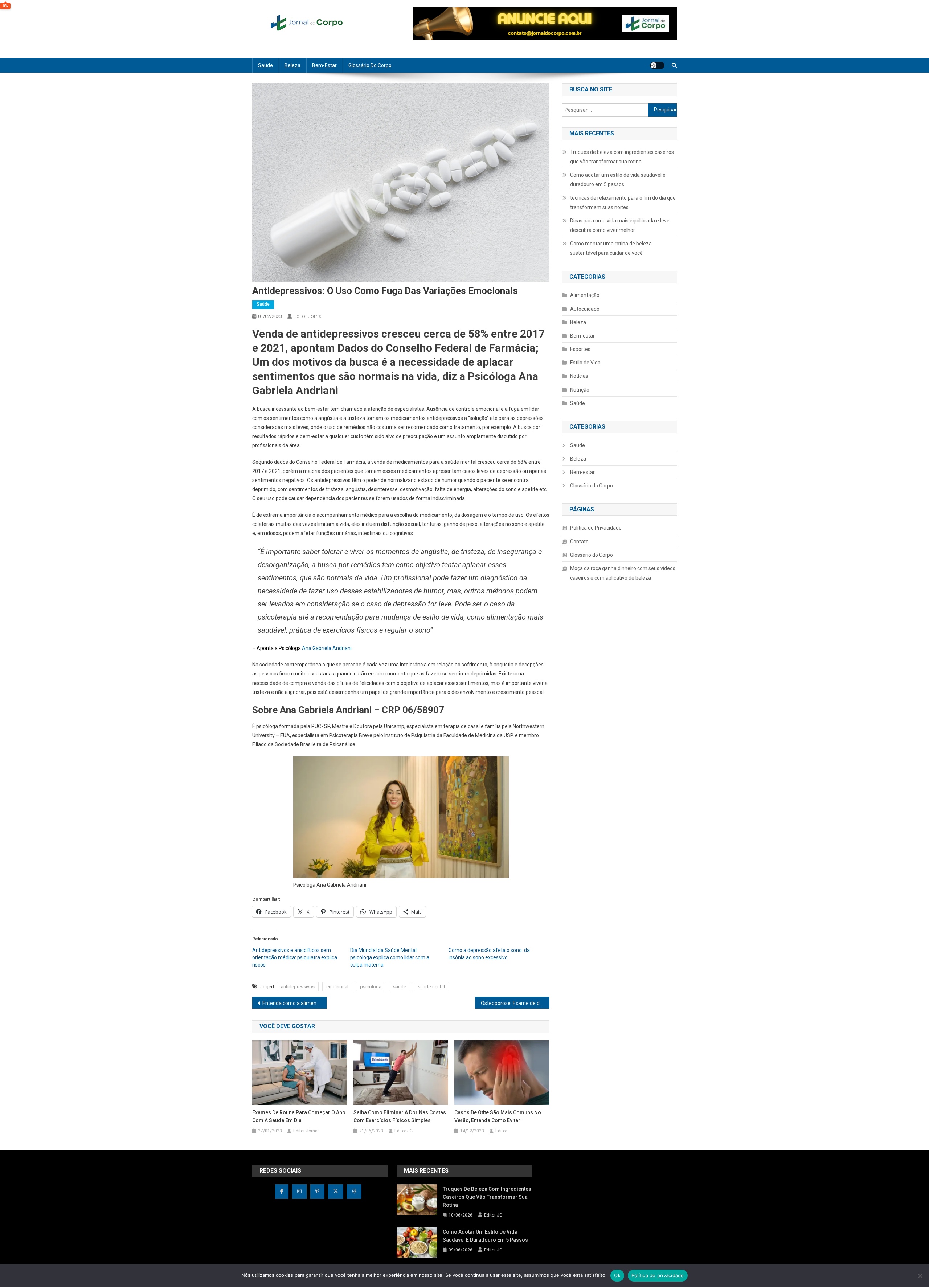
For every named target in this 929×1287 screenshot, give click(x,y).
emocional (337, 986)
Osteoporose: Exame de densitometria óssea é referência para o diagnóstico (515, 1003)
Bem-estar (324, 65)
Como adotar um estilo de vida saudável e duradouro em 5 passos (618, 179)
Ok (617, 1275)
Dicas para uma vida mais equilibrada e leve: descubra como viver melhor (620, 225)
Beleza (292, 65)
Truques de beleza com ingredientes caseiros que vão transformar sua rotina (622, 156)
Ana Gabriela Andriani (327, 648)
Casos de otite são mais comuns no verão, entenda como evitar (497, 1116)
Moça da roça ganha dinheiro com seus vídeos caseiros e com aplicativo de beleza (622, 573)
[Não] (920, 1275)
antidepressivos (298, 986)
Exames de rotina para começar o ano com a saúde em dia (298, 1116)
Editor (501, 1130)
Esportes (580, 349)
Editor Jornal (308, 316)
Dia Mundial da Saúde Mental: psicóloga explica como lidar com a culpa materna (389, 957)
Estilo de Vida (585, 362)
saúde (399, 986)
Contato (579, 541)
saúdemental (431, 986)
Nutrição (579, 390)
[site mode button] (657, 65)
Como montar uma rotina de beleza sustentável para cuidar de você (611, 248)
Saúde (265, 65)
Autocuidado (584, 309)
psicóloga (370, 986)
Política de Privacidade (596, 528)
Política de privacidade (657, 1275)
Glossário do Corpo (370, 65)
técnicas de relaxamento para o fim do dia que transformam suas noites (623, 202)
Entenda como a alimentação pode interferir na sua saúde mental (294, 1003)
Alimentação (584, 295)
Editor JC (403, 1130)
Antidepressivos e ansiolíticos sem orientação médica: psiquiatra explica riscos (294, 957)
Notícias (579, 376)
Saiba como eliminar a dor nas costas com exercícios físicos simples (399, 1116)
